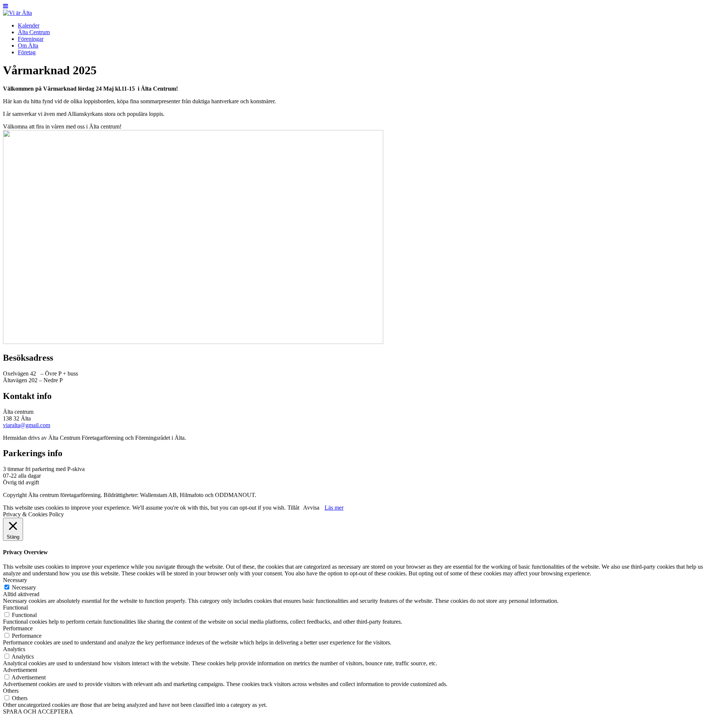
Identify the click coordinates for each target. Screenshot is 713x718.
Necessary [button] (15, 580)
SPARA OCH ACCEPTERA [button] (38, 711)
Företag (27, 52)
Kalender (28, 25)
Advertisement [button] (20, 670)
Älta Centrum (34, 32)
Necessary (24, 587)
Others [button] (11, 691)
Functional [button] (15, 607)
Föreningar (30, 39)
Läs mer (334, 507)
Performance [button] (18, 628)
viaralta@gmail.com (26, 425)
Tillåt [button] (293, 507)
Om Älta (28, 45)
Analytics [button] (14, 649)
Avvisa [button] (311, 507)
